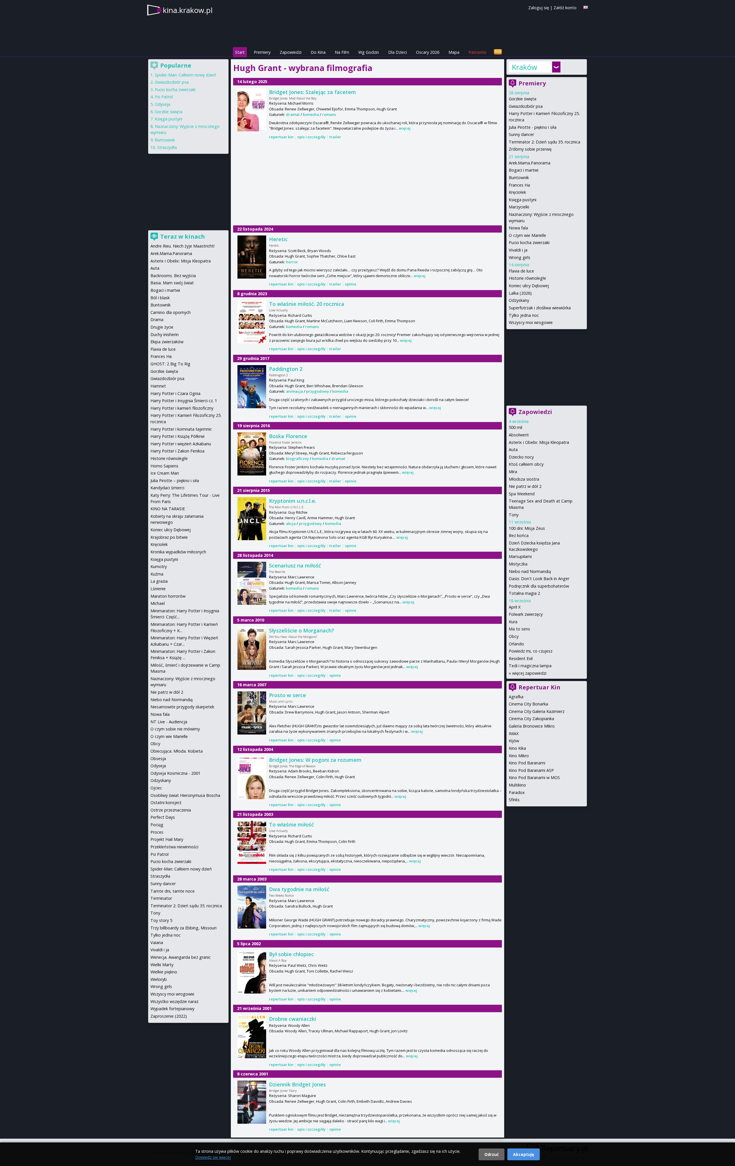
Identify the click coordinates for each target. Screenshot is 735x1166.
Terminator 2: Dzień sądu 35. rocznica (544, 142)
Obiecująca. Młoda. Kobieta (176, 751)
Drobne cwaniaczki (292, 1018)
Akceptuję (523, 1154)
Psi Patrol (164, 96)
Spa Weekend (522, 493)
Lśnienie (158, 588)
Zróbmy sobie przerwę (530, 149)
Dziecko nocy (521, 457)
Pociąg (156, 824)
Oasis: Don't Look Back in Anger (539, 578)
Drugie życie (161, 327)
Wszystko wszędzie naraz (174, 1001)
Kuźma (156, 574)
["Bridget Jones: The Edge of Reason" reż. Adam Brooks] (251, 777)
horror (292, 261)
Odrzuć (491, 1154)
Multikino (517, 785)
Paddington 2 (285, 368)
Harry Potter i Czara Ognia (175, 393)
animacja (294, 391)
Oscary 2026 (427, 52)
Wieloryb (158, 979)
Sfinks (514, 799)
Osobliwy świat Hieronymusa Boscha (185, 795)
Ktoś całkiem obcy (526, 464)
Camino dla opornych (170, 312)
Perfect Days (162, 817)
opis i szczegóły (311, 136)
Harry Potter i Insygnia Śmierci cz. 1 (183, 400)
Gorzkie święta (522, 98)
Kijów (514, 740)
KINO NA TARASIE (167, 508)
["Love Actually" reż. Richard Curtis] (251, 321)
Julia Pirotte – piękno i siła (174, 480)
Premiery (262, 52)
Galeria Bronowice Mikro (532, 726)
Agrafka (516, 696)
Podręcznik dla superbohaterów (539, 586)
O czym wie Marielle (527, 235)
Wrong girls (519, 257)
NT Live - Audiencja (168, 721)
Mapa (453, 52)
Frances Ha (519, 185)
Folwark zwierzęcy (526, 614)
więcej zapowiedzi (529, 673)
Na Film (342, 52)
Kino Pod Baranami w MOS (534, 777)
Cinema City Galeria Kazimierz (536, 711)
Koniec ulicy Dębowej (529, 285)
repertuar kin (281, 136)
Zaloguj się (538, 7)
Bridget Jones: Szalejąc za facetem (312, 92)
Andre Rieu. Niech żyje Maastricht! (182, 246)
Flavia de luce (521, 271)
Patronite (477, 52)
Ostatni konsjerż (165, 802)
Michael (157, 603)
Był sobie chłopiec (291, 954)
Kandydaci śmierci (167, 487)
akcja (291, 523)
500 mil (515, 427)
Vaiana (156, 942)
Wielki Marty (161, 964)
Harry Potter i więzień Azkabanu (180, 443)
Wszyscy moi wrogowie (531, 322)
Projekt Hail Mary (166, 839)
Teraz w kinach (182, 236)
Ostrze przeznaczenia (170, 810)
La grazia (159, 581)
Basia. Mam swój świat (172, 282)
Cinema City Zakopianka (531, 718)
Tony (514, 514)
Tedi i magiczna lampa (530, 665)
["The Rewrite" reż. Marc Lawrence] (251, 583)
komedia (311, 114)
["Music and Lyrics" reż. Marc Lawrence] (251, 712)
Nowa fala (518, 228)
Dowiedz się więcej (213, 1157)
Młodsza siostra (524, 479)
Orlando (516, 644)
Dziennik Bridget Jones (297, 1084)
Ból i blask (160, 297)
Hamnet (158, 386)
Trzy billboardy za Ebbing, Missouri (183, 928)
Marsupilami (520, 556)
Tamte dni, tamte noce (172, 891)
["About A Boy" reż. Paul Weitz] (251, 972)
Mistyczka (518, 564)
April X (515, 607)
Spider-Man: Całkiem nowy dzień (185, 75)
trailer (335, 136)
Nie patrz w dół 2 (525, 486)
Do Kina (318, 52)
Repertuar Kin (539, 687)
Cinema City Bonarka (528, 704)
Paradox (517, 792)
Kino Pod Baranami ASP (531, 770)
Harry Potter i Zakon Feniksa (177, 451)
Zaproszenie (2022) (168, 1016)
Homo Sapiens (164, 466)
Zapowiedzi (290, 52)
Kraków (524, 67)
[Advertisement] (367, 183)
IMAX (514, 733)
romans (329, 114)
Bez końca (519, 535)
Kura (513, 621)
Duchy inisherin (164, 334)
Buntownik (519, 177)
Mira (513, 471)
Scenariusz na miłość (295, 565)
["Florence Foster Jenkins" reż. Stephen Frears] (251, 453)
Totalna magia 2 (524, 593)
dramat (293, 114)
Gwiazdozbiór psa (526, 106)
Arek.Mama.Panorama (529, 163)
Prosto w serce (287, 695)
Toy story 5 (161, 920)
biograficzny (297, 458)
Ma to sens (519, 629)
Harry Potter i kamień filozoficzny (181, 408)
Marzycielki (519, 207)
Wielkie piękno (163, 972)
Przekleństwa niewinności (174, 846)
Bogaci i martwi (523, 170)
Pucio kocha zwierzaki (529, 242)
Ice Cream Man (164, 473)
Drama (156, 319)
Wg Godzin (368, 52)
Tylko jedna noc (524, 315)
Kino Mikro (519, 755)
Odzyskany (519, 300)
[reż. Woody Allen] (251, 1036)
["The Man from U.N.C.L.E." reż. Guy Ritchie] (251, 518)
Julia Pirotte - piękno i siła (532, 127)
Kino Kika (517, 748)
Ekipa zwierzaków (166, 341)
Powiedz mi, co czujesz (530, 651)
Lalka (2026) (520, 293)
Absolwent (519, 435)
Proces (156, 832)
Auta (513, 449)
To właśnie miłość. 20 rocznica (306, 303)
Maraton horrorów (167, 596)
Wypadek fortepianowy (172, 1008)
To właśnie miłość (291, 824)
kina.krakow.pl (187, 10)
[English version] (585, 7)
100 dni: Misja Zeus (527, 528)
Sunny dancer (521, 134)
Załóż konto (565, 7)
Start (240, 52)
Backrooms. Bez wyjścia (173, 275)
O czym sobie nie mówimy (175, 729)
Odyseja (162, 104)
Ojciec (156, 788)
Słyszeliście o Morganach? (301, 630)
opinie (350, 284)
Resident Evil (521, 658)
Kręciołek (517, 192)
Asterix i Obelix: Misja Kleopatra (539, 442)
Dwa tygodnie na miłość (299, 889)
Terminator (161, 898)
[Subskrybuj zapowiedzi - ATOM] (497, 52)
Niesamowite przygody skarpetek (182, 706)
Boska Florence (288, 436)
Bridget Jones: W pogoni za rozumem (315, 759)
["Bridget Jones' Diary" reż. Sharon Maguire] (251, 1102)
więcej (405, 128)
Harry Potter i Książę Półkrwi (177, 436)
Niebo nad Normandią (530, 571)
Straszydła (167, 147)
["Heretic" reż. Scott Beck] (251, 257)
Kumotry (158, 566)
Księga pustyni (522, 199)
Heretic (278, 239)
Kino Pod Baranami (527, 763)
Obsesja (158, 758)
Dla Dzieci (397, 52)
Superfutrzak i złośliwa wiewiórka (540, 307)
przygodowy (317, 391)
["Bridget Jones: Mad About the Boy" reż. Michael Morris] (251, 109)
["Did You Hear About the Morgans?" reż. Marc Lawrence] (251, 648)
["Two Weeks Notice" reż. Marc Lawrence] (251, 907)
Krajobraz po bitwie (169, 537)
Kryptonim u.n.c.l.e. (292, 500)
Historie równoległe (527, 278)
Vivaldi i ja (518, 250)
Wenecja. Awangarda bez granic (180, 957)
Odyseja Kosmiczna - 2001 (175, 773)
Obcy (514, 636)
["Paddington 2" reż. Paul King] (251, 386)
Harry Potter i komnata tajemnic (181, 429)
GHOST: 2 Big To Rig (170, 364)
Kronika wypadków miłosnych (178, 552)
